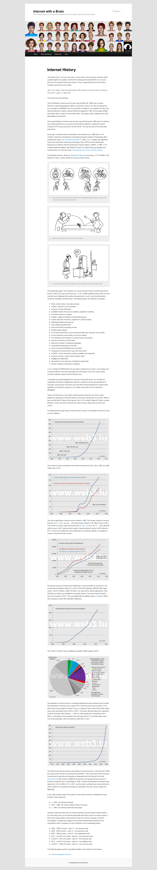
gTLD (56, 523)
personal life (51, 779)
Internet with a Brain (48, 11)
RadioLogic (58, 54)
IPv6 (96, 596)
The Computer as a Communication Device (87, 150)
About (35, 54)
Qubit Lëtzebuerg (46, 54)
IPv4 (71, 588)
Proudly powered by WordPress (78, 863)
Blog (66, 54)
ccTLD (83, 525)
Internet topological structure (61, 854)
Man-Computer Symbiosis (70, 139)
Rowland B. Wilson (77, 155)
